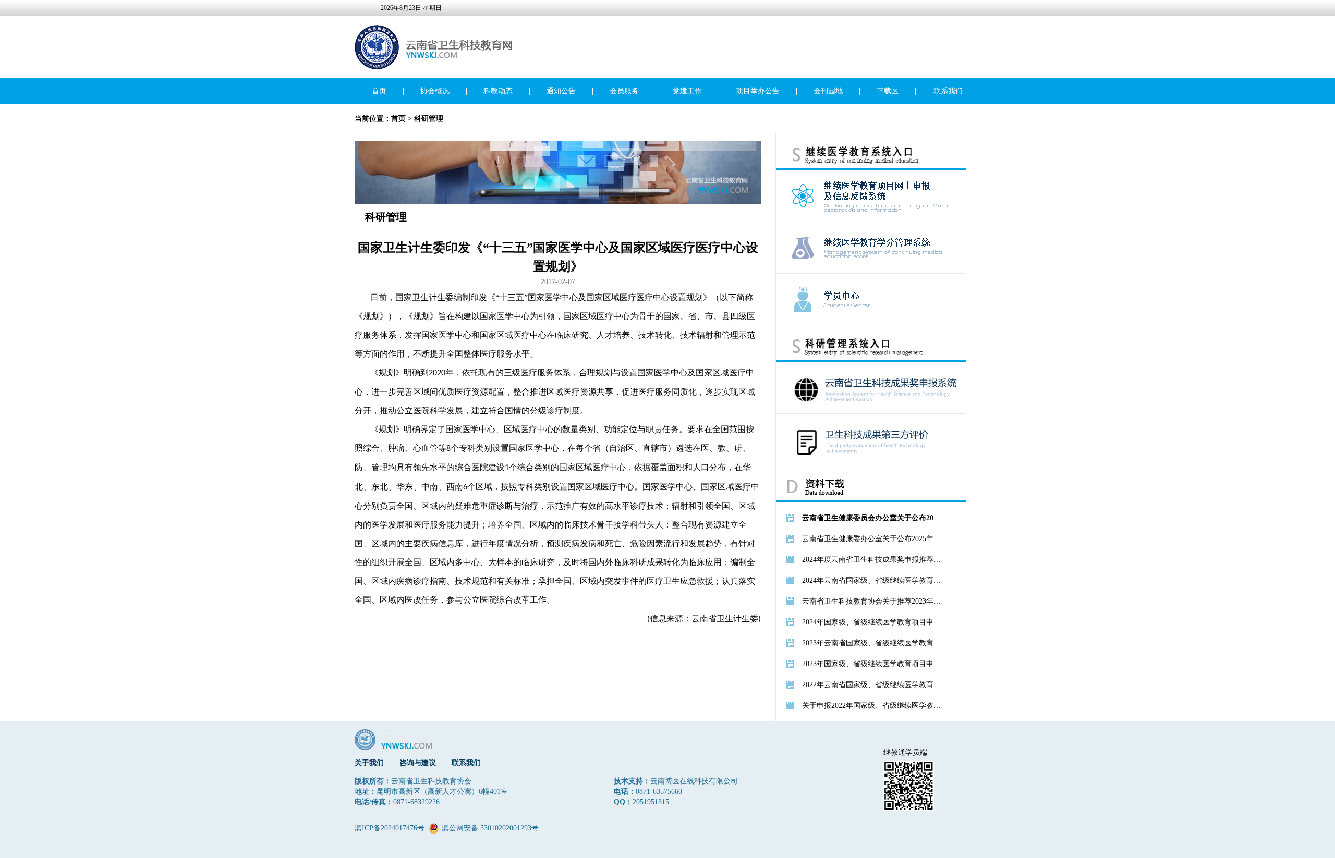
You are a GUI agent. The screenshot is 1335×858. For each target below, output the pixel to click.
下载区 (888, 91)
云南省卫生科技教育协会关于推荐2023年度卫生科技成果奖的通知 (872, 601)
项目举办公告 (758, 91)
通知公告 (561, 91)
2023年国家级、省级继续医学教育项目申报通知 (872, 664)
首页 (379, 91)
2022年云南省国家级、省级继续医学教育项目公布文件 (872, 685)
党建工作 (687, 91)
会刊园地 (828, 91)
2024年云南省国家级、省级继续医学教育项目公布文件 (872, 580)
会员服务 (624, 91)
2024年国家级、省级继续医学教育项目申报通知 (872, 622)
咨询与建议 (417, 763)
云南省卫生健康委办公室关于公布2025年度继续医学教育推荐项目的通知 (872, 539)
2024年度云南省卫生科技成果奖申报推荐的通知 (872, 559)
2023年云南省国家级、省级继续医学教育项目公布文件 (872, 643)
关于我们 (369, 763)
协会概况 (435, 91)
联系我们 (948, 91)
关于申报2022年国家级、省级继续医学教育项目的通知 (872, 705)
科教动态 (498, 91)
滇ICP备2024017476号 (389, 828)
